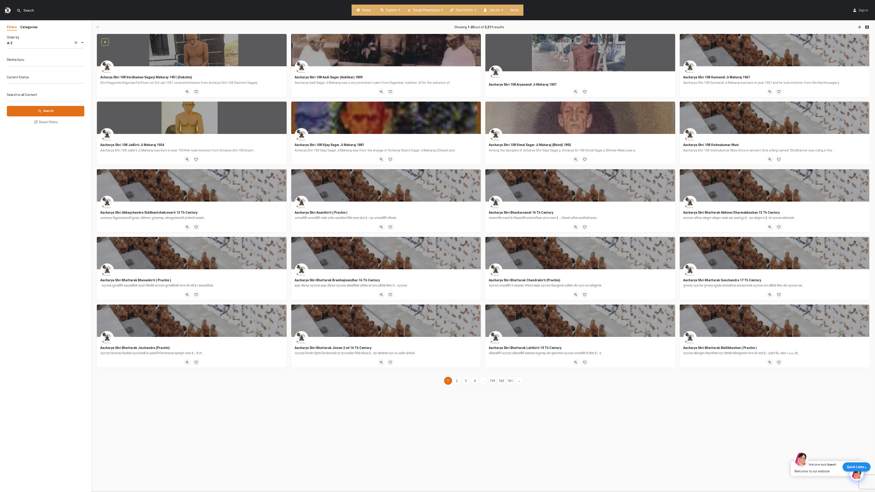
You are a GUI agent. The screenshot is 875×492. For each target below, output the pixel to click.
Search (48, 111)
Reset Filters (48, 122)
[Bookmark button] (196, 91)
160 (501, 381)
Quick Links (855, 467)
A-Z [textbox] (10, 43)
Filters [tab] (12, 27)
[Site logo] (8, 10)
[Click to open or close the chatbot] (857, 474)
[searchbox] (45, 77)
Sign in (863, 10)
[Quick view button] (187, 91)
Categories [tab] (29, 27)
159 (492, 381)
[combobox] (45, 43)
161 (510, 381)
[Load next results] (859, 27)
